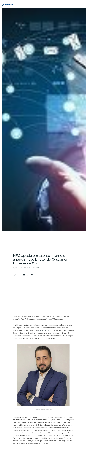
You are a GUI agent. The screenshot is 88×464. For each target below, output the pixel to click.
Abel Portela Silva (44, 330)
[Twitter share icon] (15, 273)
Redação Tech (27, 268)
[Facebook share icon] (19, 273)
